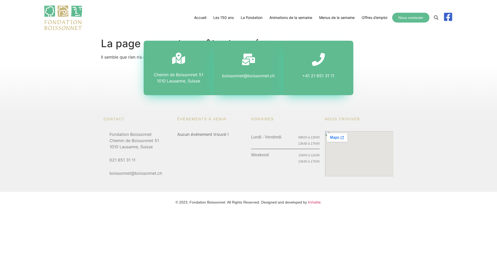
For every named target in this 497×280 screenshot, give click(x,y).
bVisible (314, 202)
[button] (436, 17)
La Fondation (251, 17)
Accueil (200, 17)
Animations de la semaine (290, 17)
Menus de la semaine (337, 17)
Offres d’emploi (374, 17)
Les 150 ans (223, 17)
